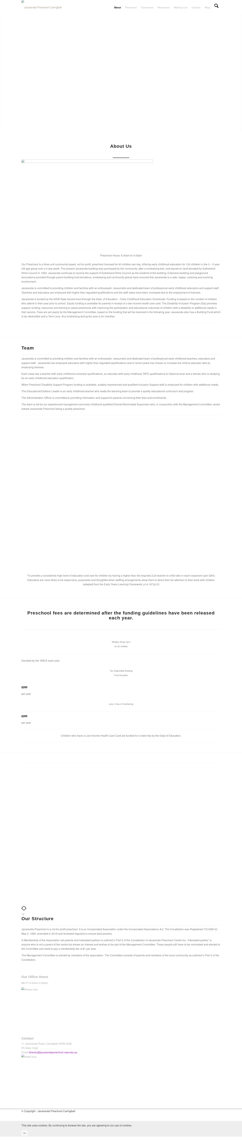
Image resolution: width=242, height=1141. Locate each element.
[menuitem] (117, 7)
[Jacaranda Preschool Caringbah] (41, 7)
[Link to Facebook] (24, 1115)
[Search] (216, 7)
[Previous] (22, 910)
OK (24, 1133)
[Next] (25, 910)
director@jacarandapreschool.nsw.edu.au (53, 1052)
